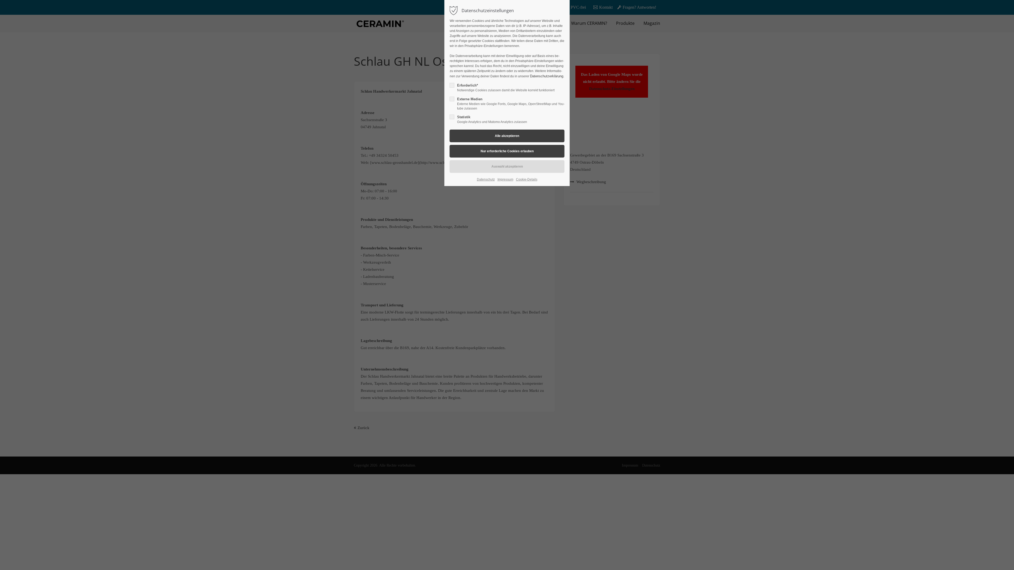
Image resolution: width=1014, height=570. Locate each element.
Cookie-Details (526, 179)
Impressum (505, 179)
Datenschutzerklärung (546, 76)
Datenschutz (486, 179)
